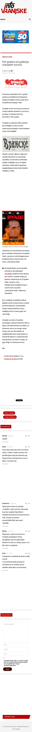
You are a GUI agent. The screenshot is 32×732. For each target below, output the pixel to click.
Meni (2, 19)
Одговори (5, 442)
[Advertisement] (16, 191)
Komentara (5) (5, 426)
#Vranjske (8, 274)
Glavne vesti (7, 57)
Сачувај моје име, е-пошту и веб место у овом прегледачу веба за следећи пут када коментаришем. (16, 663)
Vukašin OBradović (9, 417)
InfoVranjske (12, 726)
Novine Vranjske (9, 413)
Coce (4, 447)
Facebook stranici (10, 359)
